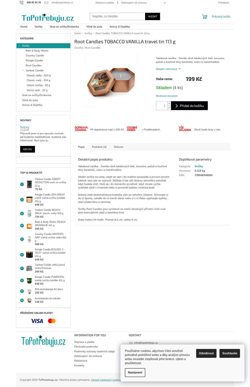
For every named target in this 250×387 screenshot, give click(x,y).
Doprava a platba (105, 2)
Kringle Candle (34, 60)
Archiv (27, 149)
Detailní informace (166, 68)
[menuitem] (24, 27)
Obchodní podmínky (86, 346)
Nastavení (135, 372)
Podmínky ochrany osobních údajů (94, 351)
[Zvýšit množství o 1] (169, 103)
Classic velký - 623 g (39, 75)
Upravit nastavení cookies (106, 379)
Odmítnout (206, 353)
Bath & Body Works (37, 50)
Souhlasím (229, 353)
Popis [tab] (81, 146)
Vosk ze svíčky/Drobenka (36, 95)
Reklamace (80, 360)
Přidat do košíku (192, 106)
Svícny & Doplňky (32, 104)
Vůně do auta (30, 100)
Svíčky (26, 45)
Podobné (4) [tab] (99, 146)
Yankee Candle (34, 70)
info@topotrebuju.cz (146, 342)
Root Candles (34, 65)
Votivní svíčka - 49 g (38, 85)
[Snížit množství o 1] (169, 108)
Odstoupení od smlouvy (134, 2)
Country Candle (35, 55)
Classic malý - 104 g (38, 80)
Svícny (24, 127)
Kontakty (79, 365)
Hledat (152, 16)
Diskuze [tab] (118, 146)
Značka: (87, 47)
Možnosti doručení (167, 95)
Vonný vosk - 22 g (37, 90)
